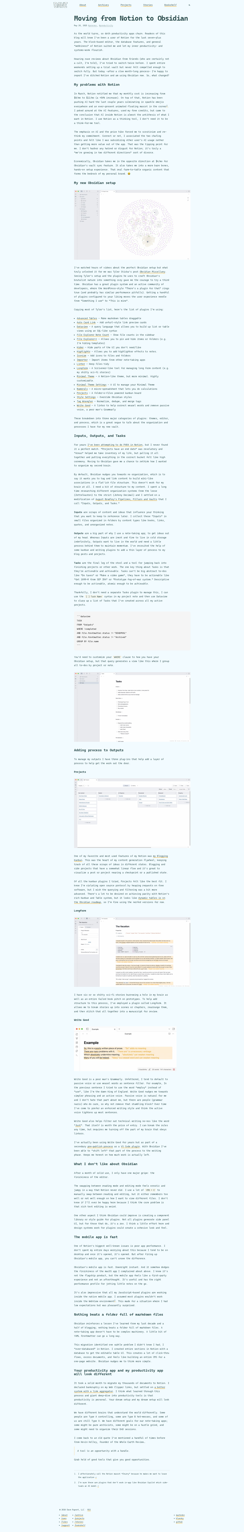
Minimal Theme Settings (91, 384)
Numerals (82, 389)
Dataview (82, 326)
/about (64, 1515)
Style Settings (86, 397)
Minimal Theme (85, 376)
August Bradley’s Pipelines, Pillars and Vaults (126, 499)
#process (92, 25)
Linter (81, 364)
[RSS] (189, 5)
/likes (64, 1522)
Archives (103, 5)
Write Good (83, 405)
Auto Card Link (86, 322)
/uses (63, 1518)
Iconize (81, 355)
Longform (82, 368)
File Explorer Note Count (93, 334)
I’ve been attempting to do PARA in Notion (114, 444)
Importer (82, 359)
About (82, 5)
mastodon (180, 1515)
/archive (79, 1515)
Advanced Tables (87, 318)
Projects (126, 5)
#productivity (106, 25)
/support (65, 1525)
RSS (89, 1510)
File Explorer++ (87, 339)
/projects (79, 1518)
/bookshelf (80, 1525)
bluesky (180, 1518)
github (179, 1522)
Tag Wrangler (85, 401)
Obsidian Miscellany (152, 271)
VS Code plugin (130, 1146)
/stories (79, 1522)
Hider (80, 347)
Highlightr (83, 351)
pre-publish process (100, 1146)
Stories (148, 5)
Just (78, 1125)
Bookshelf (170, 5)
